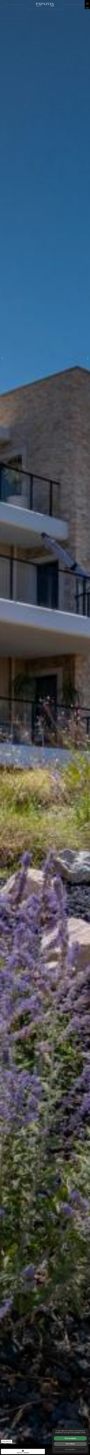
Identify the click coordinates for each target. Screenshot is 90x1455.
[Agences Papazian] (45, 4)
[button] (87, 358)
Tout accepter (70, 1438)
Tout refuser (70, 1444)
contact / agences (23, 1451)
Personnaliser (70, 1449)
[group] (45, 722)
